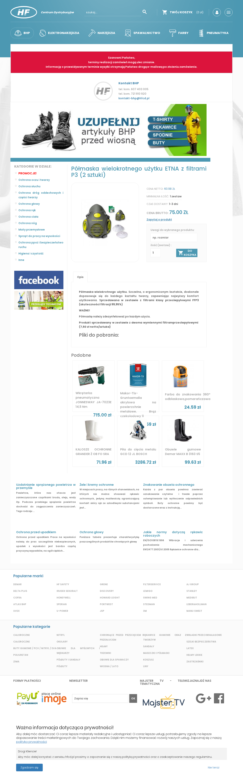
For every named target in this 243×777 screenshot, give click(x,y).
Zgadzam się (29, 767)
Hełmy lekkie (194, 655)
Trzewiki (105, 653)
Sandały (148, 646)
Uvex (16, 610)
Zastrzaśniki (195, 661)
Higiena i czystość (30, 253)
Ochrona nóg (27, 223)
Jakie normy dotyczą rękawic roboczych (173, 534)
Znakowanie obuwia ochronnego (168, 485)
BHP (27, 33)
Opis (80, 277)
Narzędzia (106, 33)
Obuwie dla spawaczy (114, 659)
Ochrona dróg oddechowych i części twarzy (40, 195)
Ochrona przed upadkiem (36, 532)
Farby (183, 33)
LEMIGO (147, 591)
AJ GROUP (192, 584)
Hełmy (104, 646)
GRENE (104, 584)
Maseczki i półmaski (156, 653)
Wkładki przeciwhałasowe (204, 635)
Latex (190, 648)
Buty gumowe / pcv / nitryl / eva (34, 648)
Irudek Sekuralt (67, 591)
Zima (16, 661)
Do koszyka (190, 253)
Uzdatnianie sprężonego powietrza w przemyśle (46, 486)
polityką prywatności (31, 742)
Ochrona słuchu (29, 186)
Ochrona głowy (29, 204)
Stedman (149, 604)
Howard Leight (110, 597)
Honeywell (64, 597)
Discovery (107, 591)
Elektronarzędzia (63, 33)
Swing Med (150, 597)
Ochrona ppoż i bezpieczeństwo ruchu (40, 245)
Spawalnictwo (146, 33)
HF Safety (63, 584)
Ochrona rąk (27, 210)
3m (145, 610)
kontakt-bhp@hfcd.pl (133, 98)
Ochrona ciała (28, 217)
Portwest (106, 604)
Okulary (62, 641)
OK (133, 698)
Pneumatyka (218, 33)
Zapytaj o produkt (159, 219)
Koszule (148, 659)
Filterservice (152, 584)
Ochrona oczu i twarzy (34, 180)
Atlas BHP (19, 604)
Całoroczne (21, 635)
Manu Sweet (194, 610)
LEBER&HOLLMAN (196, 604)
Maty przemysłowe (31, 229)
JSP (102, 610)
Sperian (62, 604)
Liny (145, 666)
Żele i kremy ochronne (97, 485)
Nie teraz (213, 767)
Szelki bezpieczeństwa (201, 641)
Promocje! (27, 173)
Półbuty (62, 666)
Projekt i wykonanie (108, 765)
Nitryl (61, 635)
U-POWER (62, 610)
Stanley (191, 591)
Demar (17, 584)
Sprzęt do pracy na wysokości (39, 236)
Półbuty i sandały (68, 659)
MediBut (191, 597)
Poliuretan (20, 655)
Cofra (17, 597)
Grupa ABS (135, 769)
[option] (110, 130)
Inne (21, 260)
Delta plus (20, 591)
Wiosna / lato (109, 666)
